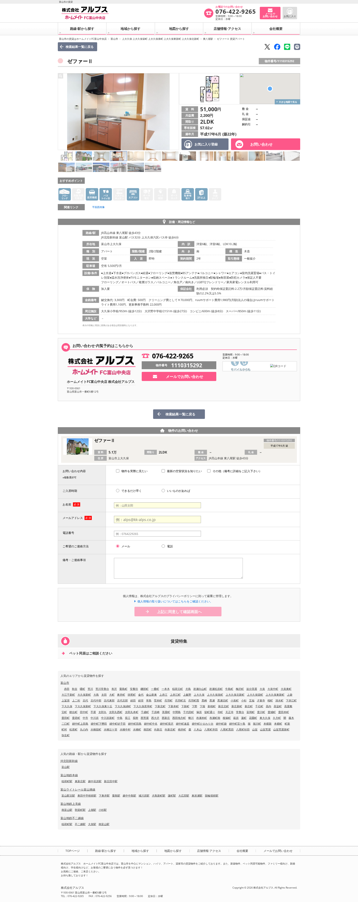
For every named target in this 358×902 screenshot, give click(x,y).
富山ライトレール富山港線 (77, 789)
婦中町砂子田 (117, 723)
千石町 (259, 706)
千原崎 (155, 712)
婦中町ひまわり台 (202, 723)
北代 (85, 700)
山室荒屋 (265, 729)
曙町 (82, 689)
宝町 (64, 712)
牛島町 (229, 689)
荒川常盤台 (102, 689)
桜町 (270, 700)
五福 (251, 700)
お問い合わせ (261, 144)
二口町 (66, 723)
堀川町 (257, 723)
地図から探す (179, 28)
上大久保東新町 (275, 694)
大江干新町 (68, 694)
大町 (112, 694)
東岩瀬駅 (197, 795)
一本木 (166, 689)
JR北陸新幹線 (69, 761)
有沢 (114, 689)
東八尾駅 (208, 39)
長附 (135, 718)
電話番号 (68, 533)
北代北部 (122, 700)
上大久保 (199, 694)
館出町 (73, 712)
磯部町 (144, 689)
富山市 (114, 39)
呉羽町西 (193, 700)
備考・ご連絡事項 (74, 560)
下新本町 (173, 706)
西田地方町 (179, 718)
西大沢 (155, 718)
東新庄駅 (80, 781)
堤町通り (209, 712)
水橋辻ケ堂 (110, 729)
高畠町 (278, 706)
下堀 (202, 706)
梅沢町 (240, 689)
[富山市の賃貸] (132, 13)
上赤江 (163, 694)
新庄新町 (236, 706)
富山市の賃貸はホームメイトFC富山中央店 (83, 39)
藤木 (291, 718)
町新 (287, 723)
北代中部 (96, 700)
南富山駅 (67, 810)
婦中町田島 (135, 723)
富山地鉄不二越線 (72, 818)
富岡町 (251, 712)
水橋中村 (125, 729)
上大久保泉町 (215, 694)
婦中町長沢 (166, 723)
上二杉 (76, 700)
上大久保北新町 (235, 694)
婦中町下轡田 (99, 723)
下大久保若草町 (142, 706)
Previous (62, 112)
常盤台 (240, 712)
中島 (119, 718)
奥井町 (121, 694)
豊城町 (272, 712)
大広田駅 (183, 795)
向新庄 (158, 729)
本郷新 (268, 723)
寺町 (220, 712)
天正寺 (229, 712)
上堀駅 (92, 810)
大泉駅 (92, 824)
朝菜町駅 (80, 810)
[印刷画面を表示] (297, 47)
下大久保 (67, 706)
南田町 (148, 729)
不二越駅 (80, 824)
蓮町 (244, 718)
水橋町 (137, 729)
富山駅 (66, 767)
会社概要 (276, 28)
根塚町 (227, 718)
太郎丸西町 (115, 712)
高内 (268, 706)
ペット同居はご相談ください (90, 653)
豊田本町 (283, 712)
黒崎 (204, 700)
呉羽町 (168, 700)
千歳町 (145, 712)
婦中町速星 (182, 723)
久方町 (277, 718)
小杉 (244, 700)
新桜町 (212, 706)
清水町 (279, 700)
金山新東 (151, 694)
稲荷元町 (177, 689)
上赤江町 (175, 694)
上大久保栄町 (255, 694)
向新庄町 (170, 729)
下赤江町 (291, 700)
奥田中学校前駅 (86, 795)
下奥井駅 (104, 795)
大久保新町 (84, 694)
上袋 (289, 694)
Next (175, 112)
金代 (141, 694)
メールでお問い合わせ (184, 376)
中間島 (177, 712)
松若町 (73, 729)
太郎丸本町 (131, 712)
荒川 (90, 689)
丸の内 (84, 729)
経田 (133, 700)
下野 (194, 706)
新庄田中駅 (110, 781)
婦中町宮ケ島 (237, 723)
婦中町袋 (221, 723)
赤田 (66, 689)
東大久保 (265, 718)
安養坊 (134, 689)
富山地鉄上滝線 (70, 804)
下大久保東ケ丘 (102, 706)
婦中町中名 (150, 723)
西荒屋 (145, 718)
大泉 (262, 689)
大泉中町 (272, 689)
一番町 (155, 689)
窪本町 (158, 700)
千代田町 (188, 712)
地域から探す (130, 28)
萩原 (236, 718)
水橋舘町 (96, 729)
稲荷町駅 (67, 781)
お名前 (67, 504)
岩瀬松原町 (216, 689)
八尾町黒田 (227, 729)
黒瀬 (212, 700)
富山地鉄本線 (69, 775)
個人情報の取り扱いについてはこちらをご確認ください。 (175, 601)
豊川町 (261, 712)
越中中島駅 (129, 795)
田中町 (84, 712)
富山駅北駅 (68, 795)
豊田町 (66, 718)
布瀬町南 (214, 718)
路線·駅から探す (82, 28)
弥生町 (66, 735)
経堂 (141, 700)
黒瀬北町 (222, 700)
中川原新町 (108, 718)
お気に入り (290, 16)
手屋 (93, 712)
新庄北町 (223, 706)
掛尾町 (132, 694)
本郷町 (278, 723)
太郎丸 (102, 712)
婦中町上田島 (80, 723)
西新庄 (166, 718)
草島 (148, 700)
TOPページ (72, 850)
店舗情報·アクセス (227, 28)
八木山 (198, 729)
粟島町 (123, 689)
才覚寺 (261, 700)
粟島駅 (116, 795)
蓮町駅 (172, 795)
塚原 (199, 712)
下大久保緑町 (123, 706)
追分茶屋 (251, 689)
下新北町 (160, 706)
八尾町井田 (211, 729)
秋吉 (74, 689)
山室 (255, 729)
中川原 (95, 718)
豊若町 (76, 718)
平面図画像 (98, 207)
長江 (127, 718)
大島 (96, 694)
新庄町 (249, 706)
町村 (64, 729)
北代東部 (109, 700)
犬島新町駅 (158, 795)
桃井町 (182, 729)
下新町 (185, 706)
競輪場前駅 (211, 795)
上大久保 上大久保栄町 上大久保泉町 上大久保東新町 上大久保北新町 (160, 39)
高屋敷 (288, 706)
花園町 (253, 718)
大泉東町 (286, 689)
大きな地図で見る (288, 101)
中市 (85, 718)
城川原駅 (144, 795)
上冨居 (66, 700)
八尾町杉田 (243, 729)
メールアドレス (73, 518)
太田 (104, 694)
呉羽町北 (180, 700)
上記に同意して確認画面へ (179, 611)
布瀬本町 (201, 718)
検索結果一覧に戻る (80, 47)
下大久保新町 (83, 706)
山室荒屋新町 (281, 729)
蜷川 (191, 718)
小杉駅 (103, 810)
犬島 (188, 689)
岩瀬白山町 (200, 689)
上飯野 (187, 694)
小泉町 (235, 700)
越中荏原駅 (95, 781)
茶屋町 (166, 712)
